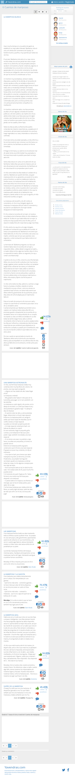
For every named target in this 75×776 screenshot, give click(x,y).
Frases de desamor (60, 210)
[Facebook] (43, 336)
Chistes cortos (58, 205)
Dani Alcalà (32, 567)
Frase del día (62, 162)
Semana (60, 11)
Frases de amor (59, 212)
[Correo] (43, 345)
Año (55, 13)
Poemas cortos (59, 206)
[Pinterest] (43, 342)
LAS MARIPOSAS (10, 531)
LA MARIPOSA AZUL (11, 615)
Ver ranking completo (62, 43)
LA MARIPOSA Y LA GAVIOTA (14, 574)
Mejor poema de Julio (60, 66)
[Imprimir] (43, 348)
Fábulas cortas (59, 214)
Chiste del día (62, 136)
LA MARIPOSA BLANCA (12, 17)
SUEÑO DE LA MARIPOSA (13, 686)
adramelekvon (67, 106)
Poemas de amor (59, 208)
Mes (66, 11)
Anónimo (34, 679)
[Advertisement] (19, 31)
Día (55, 11)
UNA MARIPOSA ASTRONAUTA (15, 383)
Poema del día (62, 182)
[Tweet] (43, 339)
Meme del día (62, 111)
